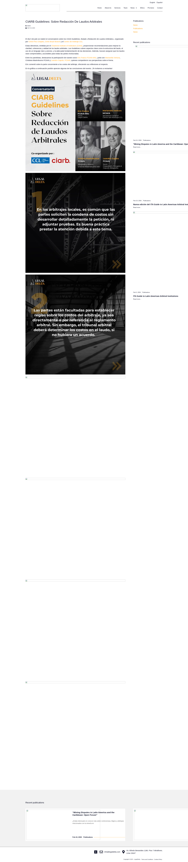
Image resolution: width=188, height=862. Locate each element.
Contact (160, 8)
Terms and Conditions (147, 859)
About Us (108, 8)
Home (99, 8)
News (133, 8)
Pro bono (151, 8)
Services (117, 8)
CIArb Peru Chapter (36, 42)
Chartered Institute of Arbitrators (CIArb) (66, 46)
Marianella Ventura (112, 58)
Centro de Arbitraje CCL (73, 42)
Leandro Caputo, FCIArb (60, 60)
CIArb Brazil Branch (52, 42)
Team (125, 8)
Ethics (142, 8)
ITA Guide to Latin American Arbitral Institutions (155, 296)
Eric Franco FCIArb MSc (87, 58)
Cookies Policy (158, 859)
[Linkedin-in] (95, 851)
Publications (138, 28)
